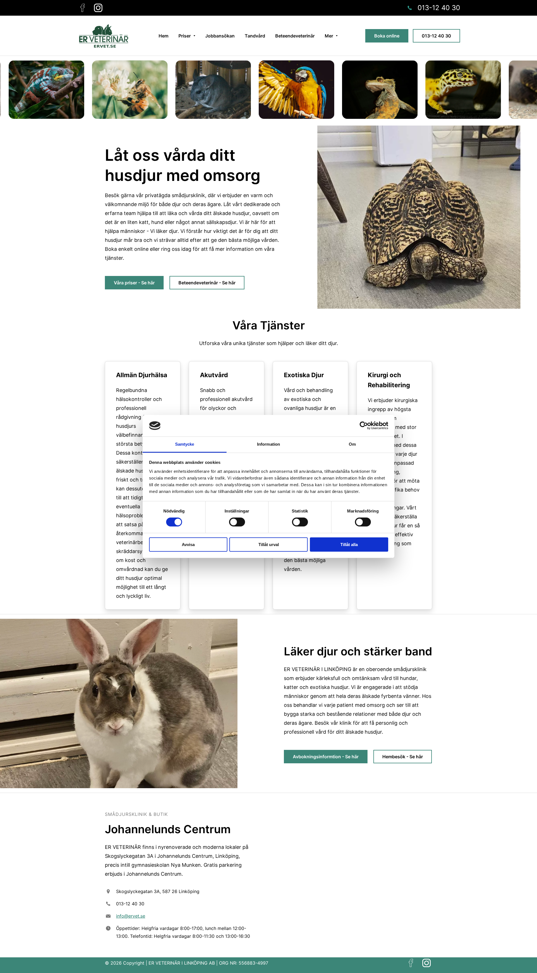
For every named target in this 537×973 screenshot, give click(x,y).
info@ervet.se (130, 916)
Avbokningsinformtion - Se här (326, 756)
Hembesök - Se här (402, 756)
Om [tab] (352, 444)
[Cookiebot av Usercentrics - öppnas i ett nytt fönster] (363, 425)
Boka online (386, 36)
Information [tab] (268, 444)
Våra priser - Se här (134, 282)
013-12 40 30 (436, 36)
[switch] (237, 522)
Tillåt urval (268, 544)
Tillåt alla (349, 544)
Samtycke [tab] (184, 444)
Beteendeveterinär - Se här (206, 282)
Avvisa (188, 544)
